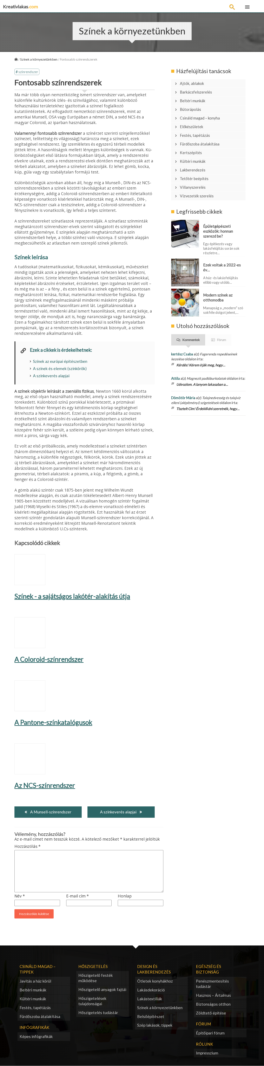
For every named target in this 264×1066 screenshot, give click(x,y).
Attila (175, 378)
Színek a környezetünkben (160, 1007)
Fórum (221, 340)
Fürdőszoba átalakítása (199, 144)
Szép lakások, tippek (154, 1025)
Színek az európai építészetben (60, 361)
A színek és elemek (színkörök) (60, 368)
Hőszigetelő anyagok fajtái (102, 989)
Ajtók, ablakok (192, 83)
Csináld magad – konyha (200, 118)
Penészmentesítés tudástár (212, 984)
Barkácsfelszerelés (196, 92)
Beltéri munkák (192, 100)
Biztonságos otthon (213, 1004)
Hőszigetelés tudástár (98, 1012)
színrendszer (28, 72)
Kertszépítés (191, 152)
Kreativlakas (20, 6)
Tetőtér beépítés (194, 178)
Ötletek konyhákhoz (155, 981)
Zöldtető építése (211, 1013)
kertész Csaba (182, 354)
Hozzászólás (27, 846)
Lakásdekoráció (151, 990)
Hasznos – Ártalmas (213, 995)
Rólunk (204, 1044)
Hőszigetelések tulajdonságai (92, 1001)
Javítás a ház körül (35, 981)
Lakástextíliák (149, 998)
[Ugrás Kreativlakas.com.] (16, 59)
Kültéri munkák (192, 161)
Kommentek (191, 340)
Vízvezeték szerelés (196, 196)
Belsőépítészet (150, 1016)
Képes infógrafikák (36, 1036)
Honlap (125, 896)
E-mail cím (77, 896)
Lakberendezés (192, 170)
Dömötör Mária (183, 398)
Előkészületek (191, 126)
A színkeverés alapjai (51, 375)
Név (19, 896)
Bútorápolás (190, 109)
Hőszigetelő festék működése (95, 978)
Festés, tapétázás (195, 135)
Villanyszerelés (192, 187)
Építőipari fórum (210, 1033)
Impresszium (207, 1053)
